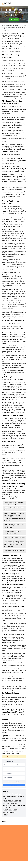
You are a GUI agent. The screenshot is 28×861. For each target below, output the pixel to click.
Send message (14, 785)
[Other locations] (21, 3)
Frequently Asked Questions (10, 810)
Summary (5, 814)
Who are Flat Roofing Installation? (12, 794)
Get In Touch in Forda (9, 812)
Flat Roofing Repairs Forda (10, 803)
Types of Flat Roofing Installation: (12, 800)
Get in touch (14, 19)
